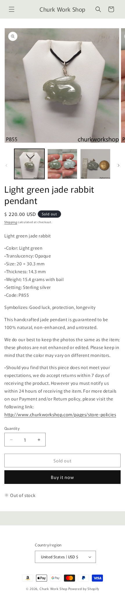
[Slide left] (6, 165)
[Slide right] (118, 165)
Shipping (10, 222)
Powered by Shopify (83, 588)
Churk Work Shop (53, 588)
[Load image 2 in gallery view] (62, 164)
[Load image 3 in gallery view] (95, 164)
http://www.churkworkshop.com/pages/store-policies (60, 414)
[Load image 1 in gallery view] (29, 164)
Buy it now (62, 477)
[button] (11, 9)
